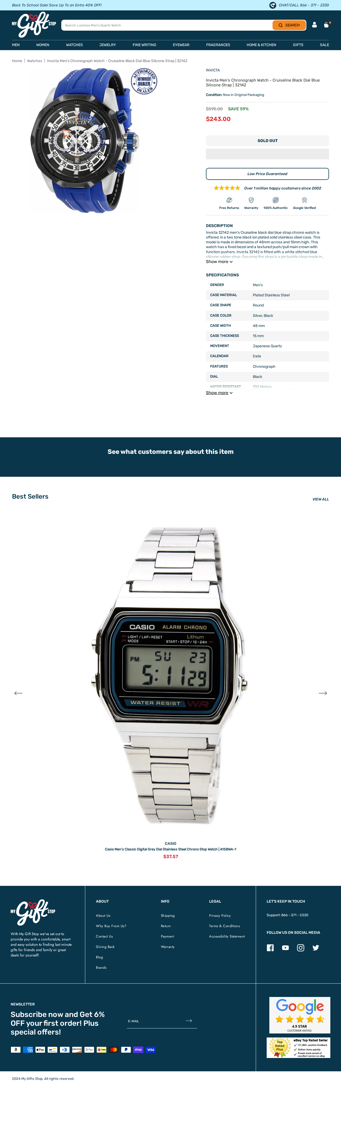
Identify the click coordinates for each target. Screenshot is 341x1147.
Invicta (213, 70)
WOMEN (42, 45)
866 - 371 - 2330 (294, 915)
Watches (34, 61)
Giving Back (105, 946)
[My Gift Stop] (33, 901)
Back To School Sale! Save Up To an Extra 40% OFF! (57, 5)
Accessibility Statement (227, 936)
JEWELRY (107, 45)
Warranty (168, 946)
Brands (101, 967)
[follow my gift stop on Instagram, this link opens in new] (300, 950)
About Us (103, 915)
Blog (99, 957)
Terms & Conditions (224, 925)
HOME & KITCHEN (261, 45)
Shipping (168, 915)
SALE (324, 45)
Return (166, 925)
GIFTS (298, 45)
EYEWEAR (181, 45)
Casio (170, 843)
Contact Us (104, 936)
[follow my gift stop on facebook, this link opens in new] (270, 950)
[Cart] (326, 24)
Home (17, 61)
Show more (217, 261)
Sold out (268, 140)
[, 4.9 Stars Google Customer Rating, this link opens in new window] (299, 1015)
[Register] (189, 1021)
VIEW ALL (320, 499)
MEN (16, 45)
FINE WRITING (144, 45)
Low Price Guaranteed (267, 174)
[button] (267, 154)
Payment (167, 936)
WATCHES (74, 45)
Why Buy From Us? (111, 925)
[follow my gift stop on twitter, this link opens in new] (315, 950)
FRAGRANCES (218, 45)
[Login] (314, 25)
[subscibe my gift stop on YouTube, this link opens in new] (285, 950)
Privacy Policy (220, 915)
